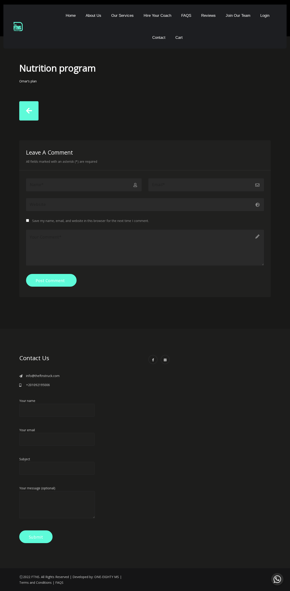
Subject (24, 459)
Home (71, 15)
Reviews (208, 15)
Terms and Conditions (35, 582)
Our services (122, 15)
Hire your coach (157, 15)
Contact (158, 37)
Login (264, 15)
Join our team (238, 15)
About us (93, 15)
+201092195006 (38, 385)
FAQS (186, 15)
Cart (179, 37)
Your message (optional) (37, 488)
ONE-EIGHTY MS (106, 577)
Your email (27, 430)
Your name (27, 401)
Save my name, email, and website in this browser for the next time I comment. (90, 221)
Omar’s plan (28, 81)
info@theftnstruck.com (43, 376)
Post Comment (50, 280)
